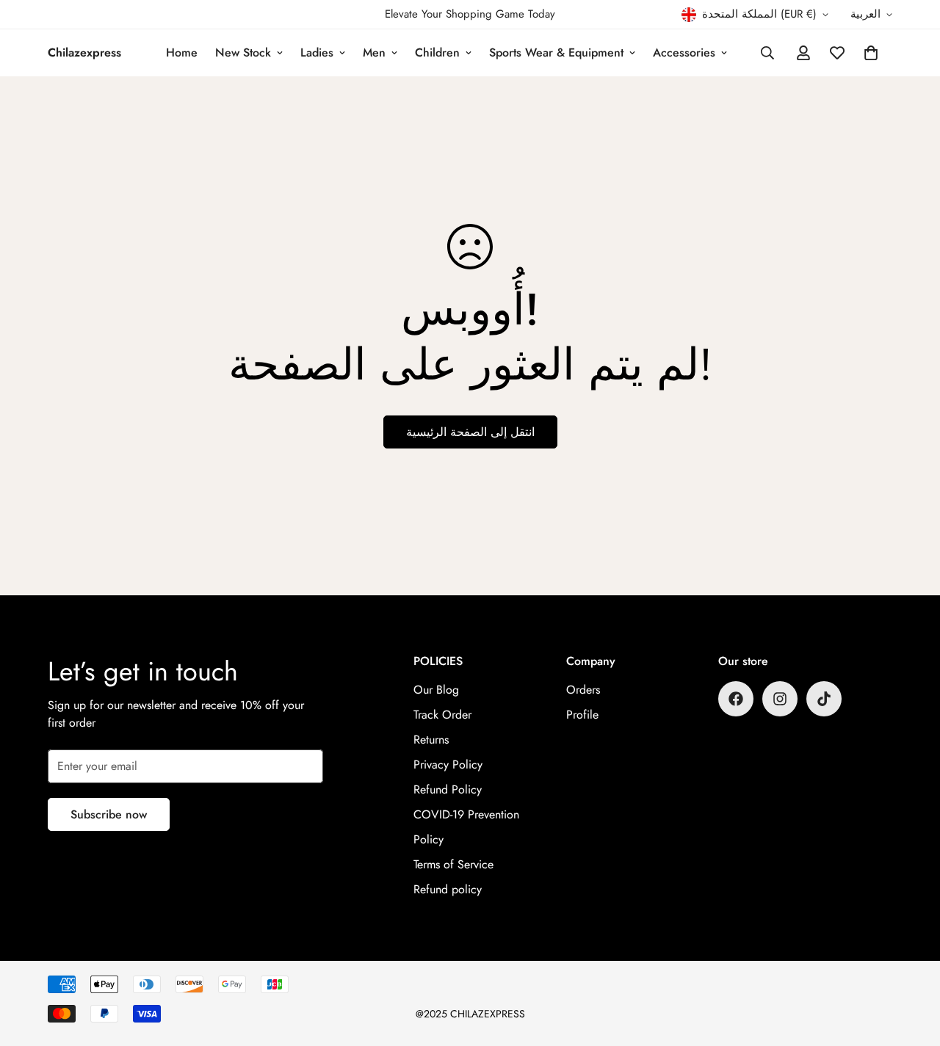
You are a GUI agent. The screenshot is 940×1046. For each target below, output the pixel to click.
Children (437, 52)
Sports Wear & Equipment (556, 52)
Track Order (442, 714)
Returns (431, 739)
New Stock (243, 52)
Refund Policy (447, 789)
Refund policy (447, 889)
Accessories (684, 52)
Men (374, 52)
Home (182, 52)
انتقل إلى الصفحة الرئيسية (470, 432)
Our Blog (436, 689)
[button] (871, 53)
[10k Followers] (735, 698)
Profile (582, 714)
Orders (583, 689)
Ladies (316, 52)
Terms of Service (453, 864)
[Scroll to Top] (911, 966)
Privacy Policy (447, 764)
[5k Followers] (780, 698)
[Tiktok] (824, 698)
